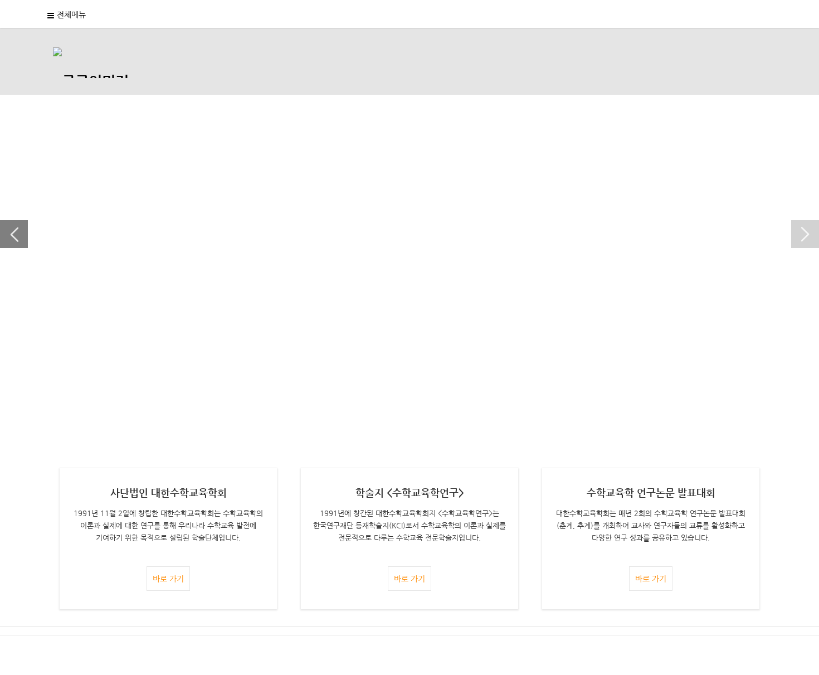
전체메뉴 (71, 14)
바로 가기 (168, 578)
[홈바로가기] (91, 61)
